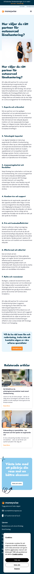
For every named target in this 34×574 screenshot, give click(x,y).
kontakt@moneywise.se (13, 511)
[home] (9, 11)
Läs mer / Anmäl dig (17, 3)
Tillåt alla (17, 560)
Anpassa (17, 568)
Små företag (6, 529)
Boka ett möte (17, 483)
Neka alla (17, 565)
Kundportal (30, 6)
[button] (30, 11)
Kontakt (22, 6)
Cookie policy (17, 554)
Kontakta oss (17, 348)
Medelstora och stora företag (12, 526)
